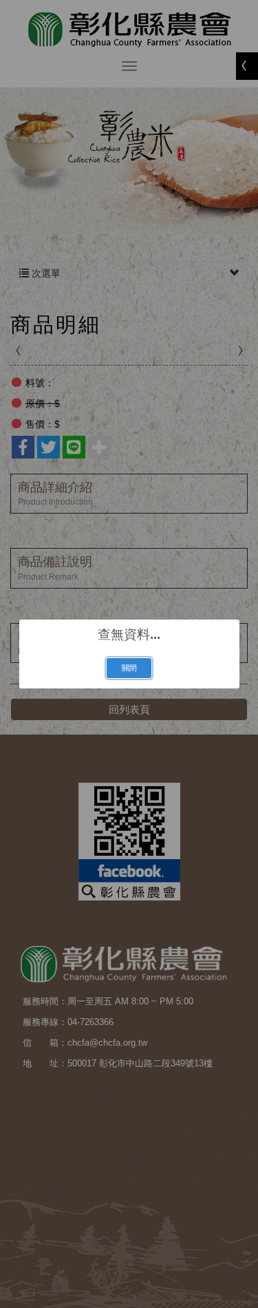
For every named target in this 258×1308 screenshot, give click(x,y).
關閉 (129, 668)
